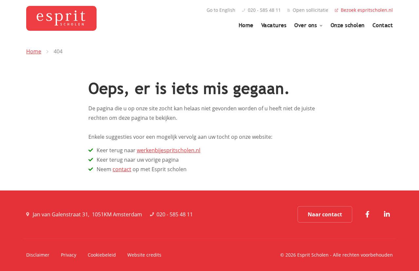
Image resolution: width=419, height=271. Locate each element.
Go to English (221, 10)
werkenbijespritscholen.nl (168, 150)
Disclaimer (37, 255)
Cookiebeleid (102, 255)
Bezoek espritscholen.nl (367, 10)
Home (246, 25)
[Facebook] (367, 214)
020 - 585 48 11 (264, 10)
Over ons (306, 25)
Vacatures (274, 25)
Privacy (68, 255)
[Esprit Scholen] (61, 18)
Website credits (144, 255)
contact (122, 169)
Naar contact (325, 214)
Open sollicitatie (310, 10)
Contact (383, 25)
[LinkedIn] (387, 214)
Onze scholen (348, 25)
